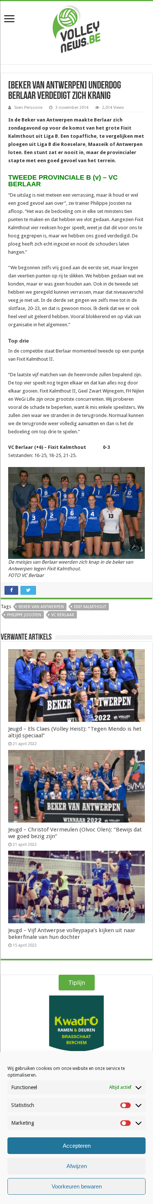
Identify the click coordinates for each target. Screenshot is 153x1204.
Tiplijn (76, 982)
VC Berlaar (62, 615)
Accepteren (77, 1146)
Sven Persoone (28, 107)
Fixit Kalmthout (90, 606)
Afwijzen (76, 1166)
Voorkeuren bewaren (77, 1186)
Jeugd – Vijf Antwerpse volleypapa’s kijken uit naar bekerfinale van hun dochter (72, 933)
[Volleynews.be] (77, 27)
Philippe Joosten (24, 615)
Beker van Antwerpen (41, 606)
